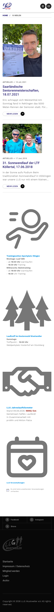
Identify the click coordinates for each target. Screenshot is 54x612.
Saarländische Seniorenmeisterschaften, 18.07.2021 (21, 90)
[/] (42, 6)
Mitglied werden (11, 571)
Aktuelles (8, 82)
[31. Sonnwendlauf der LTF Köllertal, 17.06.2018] (22, 138)
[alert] (27, 490)
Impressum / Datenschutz (16, 566)
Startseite (8, 561)
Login (6, 576)
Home (5, 15)
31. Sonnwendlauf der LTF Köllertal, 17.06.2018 (21, 165)
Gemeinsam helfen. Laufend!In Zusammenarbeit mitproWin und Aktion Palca (21, 417)
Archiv (6, 580)
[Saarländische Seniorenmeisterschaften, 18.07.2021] (22, 50)
